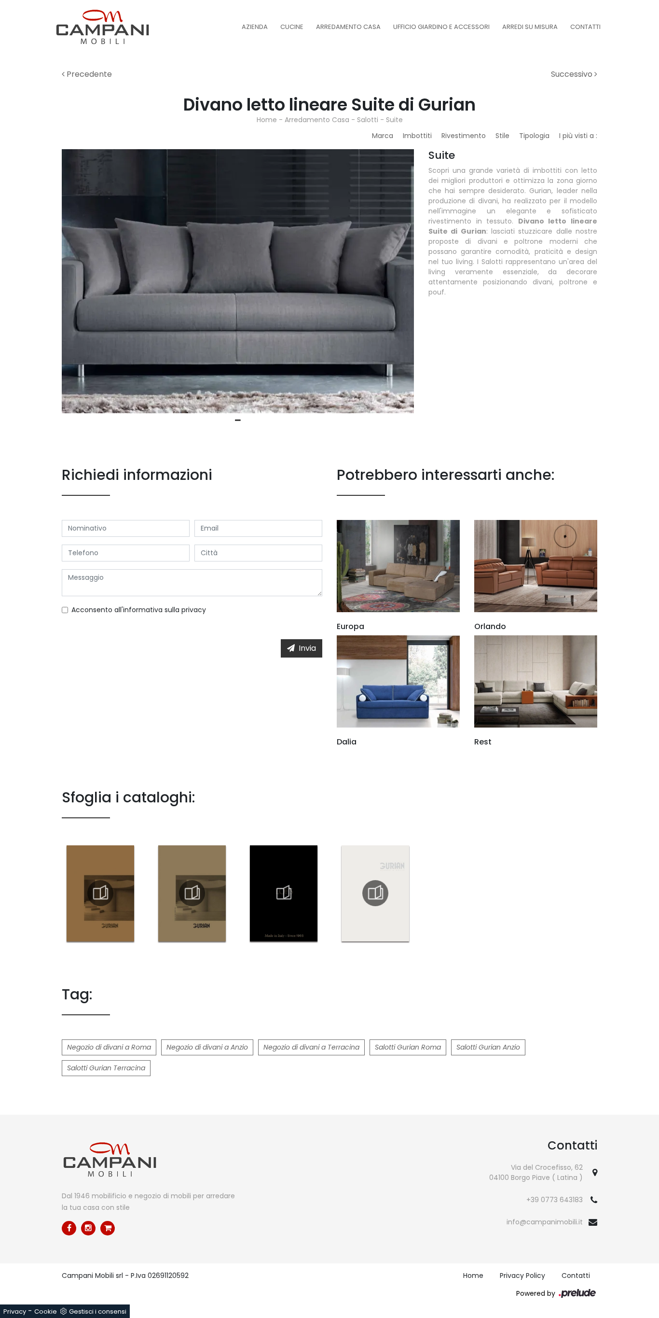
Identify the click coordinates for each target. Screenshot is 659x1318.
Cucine (291, 26)
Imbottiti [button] (417, 135)
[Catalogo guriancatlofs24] (283, 893)
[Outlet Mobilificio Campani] (107, 1228)
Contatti (585, 26)
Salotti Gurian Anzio (488, 1047)
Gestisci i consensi (97, 1311)
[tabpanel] (238, 281)
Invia (307, 648)
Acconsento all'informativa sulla (138, 610)
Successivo (572, 74)
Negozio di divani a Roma (109, 1047)
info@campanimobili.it (545, 1222)
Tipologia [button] (534, 135)
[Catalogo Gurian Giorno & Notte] (375, 893)
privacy (193, 610)
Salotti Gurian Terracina (106, 1068)
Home (267, 120)
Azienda (255, 26)
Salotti (367, 120)
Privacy (14, 1311)
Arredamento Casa (348, 26)
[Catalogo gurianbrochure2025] (192, 893)
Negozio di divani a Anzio (207, 1047)
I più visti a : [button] (578, 135)
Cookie (45, 1311)
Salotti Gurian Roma (408, 1047)
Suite (394, 120)
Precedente (88, 74)
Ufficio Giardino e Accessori (441, 26)
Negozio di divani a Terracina (311, 1047)
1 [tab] (238, 420)
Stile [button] (502, 135)
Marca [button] (382, 135)
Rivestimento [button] (463, 135)
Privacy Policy (522, 1275)
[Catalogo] (100, 893)
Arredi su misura (530, 26)
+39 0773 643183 (554, 1200)
